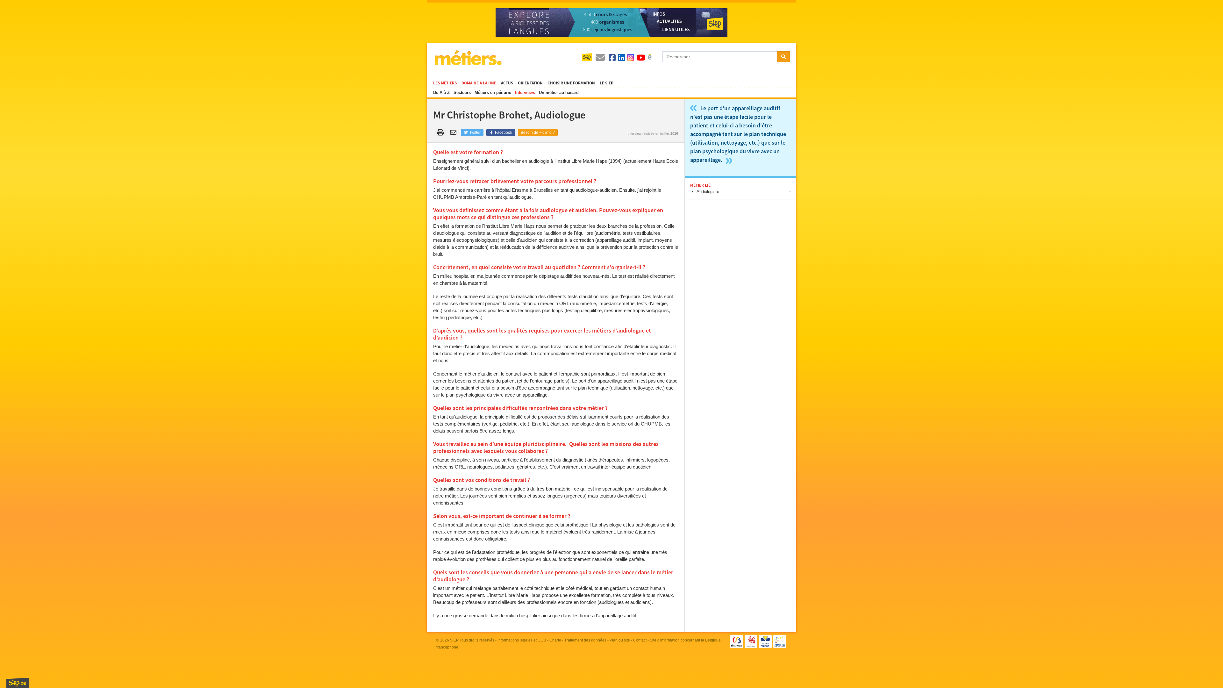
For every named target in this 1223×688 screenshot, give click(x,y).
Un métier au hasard (559, 92)
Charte (555, 640)
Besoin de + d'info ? (538, 132)
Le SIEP (606, 83)
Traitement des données (585, 640)
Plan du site (620, 640)
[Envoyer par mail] (454, 132)
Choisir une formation (571, 83)
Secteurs (462, 92)
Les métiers (445, 83)
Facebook (503, 132)
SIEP (454, 640)
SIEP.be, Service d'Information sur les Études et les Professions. (17, 683)
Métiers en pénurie (493, 92)
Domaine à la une (478, 83)
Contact (640, 640)
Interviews (525, 92)
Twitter (474, 132)
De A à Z (441, 92)
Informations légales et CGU (521, 640)
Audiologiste (708, 191)
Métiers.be (467, 58)
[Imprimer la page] (441, 132)
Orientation (530, 83)
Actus (507, 83)
